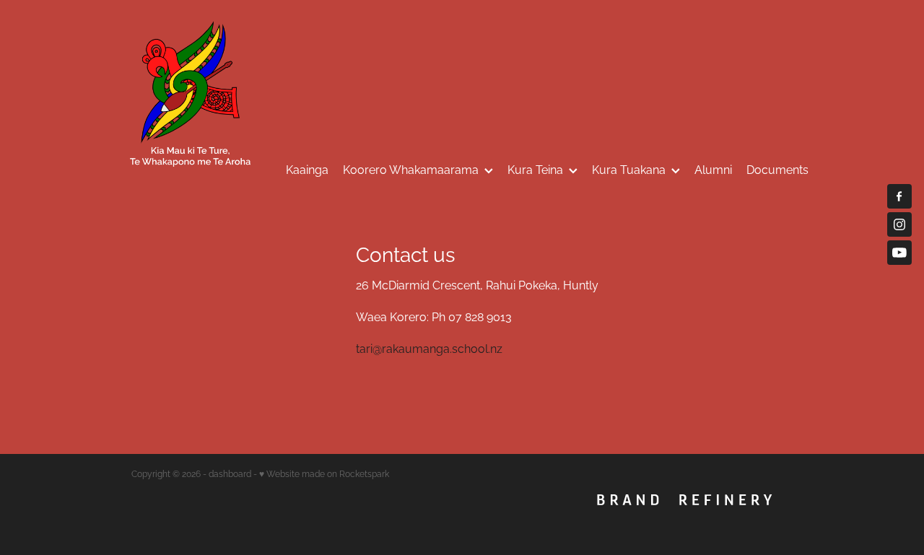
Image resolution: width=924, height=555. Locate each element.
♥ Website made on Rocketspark (324, 473)
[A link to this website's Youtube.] (899, 252)
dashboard (230, 473)
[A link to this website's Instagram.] (899, 224)
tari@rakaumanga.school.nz (429, 348)
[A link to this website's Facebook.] (899, 196)
